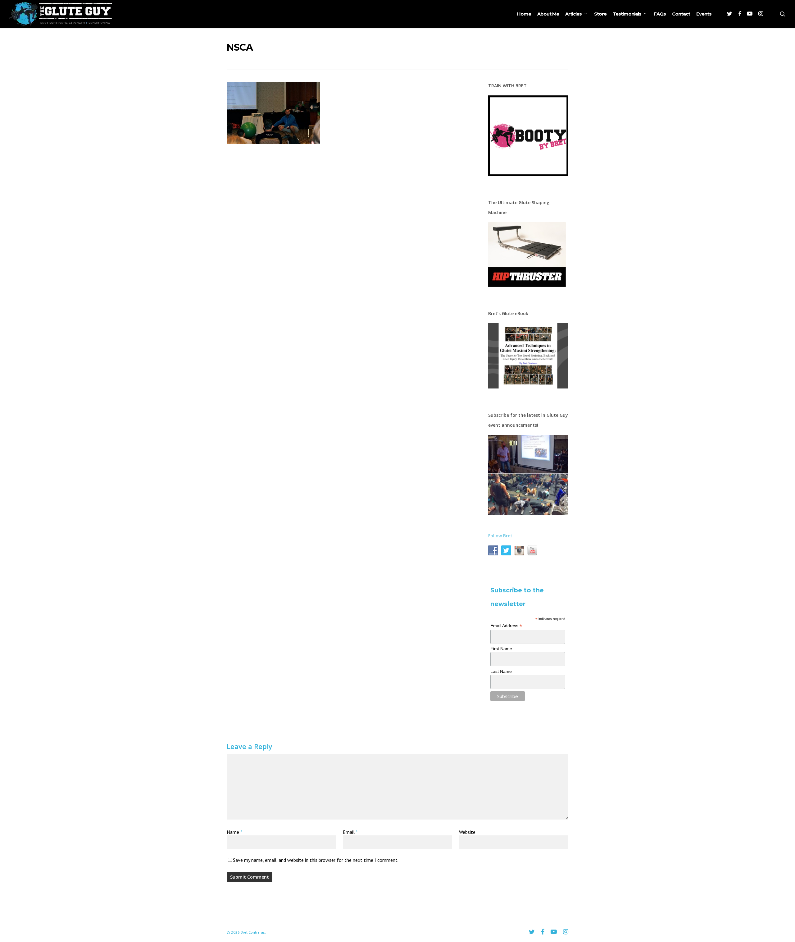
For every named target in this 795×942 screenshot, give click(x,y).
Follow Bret (500, 536)
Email (350, 832)
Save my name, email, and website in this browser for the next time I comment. (315, 860)
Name (234, 832)
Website (467, 832)
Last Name (501, 671)
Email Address (506, 626)
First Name (501, 648)
